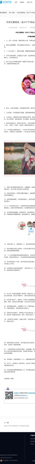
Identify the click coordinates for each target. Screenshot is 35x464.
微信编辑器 (3, 12)
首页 (16, 2)
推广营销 (12, 12)
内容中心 (24, 395)
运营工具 (29, 2)
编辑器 (22, 2)
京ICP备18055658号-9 (6, 458)
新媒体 (16, 393)
